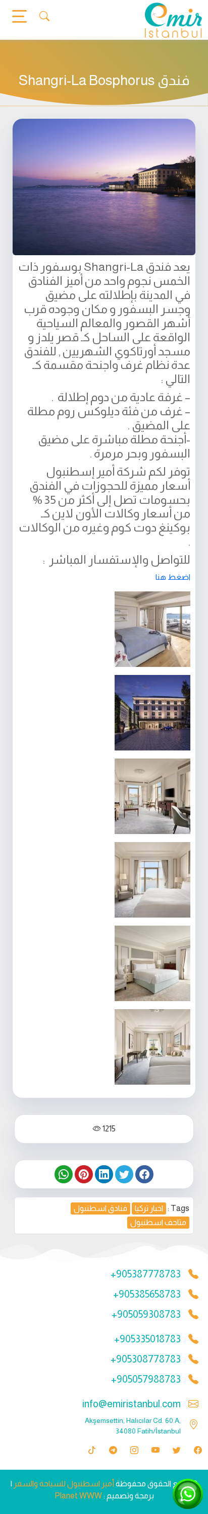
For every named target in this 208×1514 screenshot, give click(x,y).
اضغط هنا (172, 577)
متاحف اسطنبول (158, 1222)
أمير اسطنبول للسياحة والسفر (64, 1483)
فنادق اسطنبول (100, 1208)
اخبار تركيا (149, 1208)
